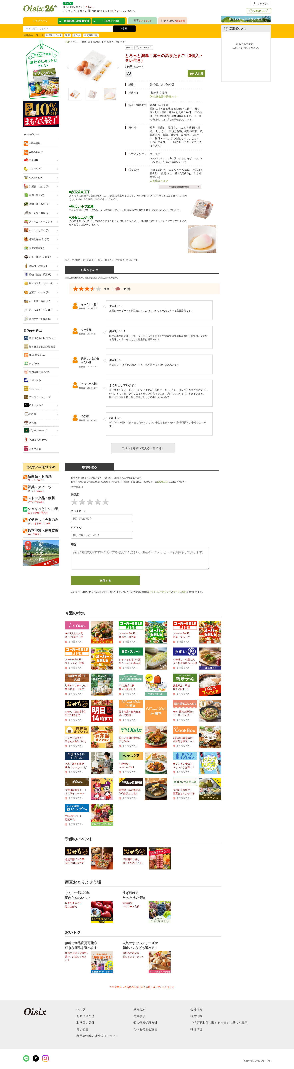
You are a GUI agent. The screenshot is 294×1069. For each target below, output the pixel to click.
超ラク (76, 35)
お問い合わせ (85, 1016)
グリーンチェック (38, 430)
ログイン (262, 3)
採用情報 (196, 1016)
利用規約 (139, 1009)
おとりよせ (34, 448)
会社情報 (196, 1009)
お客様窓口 (162, 481)
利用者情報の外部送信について (97, 1036)
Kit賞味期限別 (91, 35)
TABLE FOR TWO (37, 439)
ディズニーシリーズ (39, 397)
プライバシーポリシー (160, 592)
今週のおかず (35, 152)
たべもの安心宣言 (145, 1029)
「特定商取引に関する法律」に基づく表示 (218, 1022)
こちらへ (90, 7)
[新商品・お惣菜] (74, 21)
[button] (118, 67)
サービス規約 (179, 592)
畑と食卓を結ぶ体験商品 (41, 346)
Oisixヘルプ (260, 10)
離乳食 (32, 414)
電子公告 (82, 1029)
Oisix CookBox (36, 355)
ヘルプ (80, 1009)
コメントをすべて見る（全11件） (143, 448)
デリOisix (33, 363)
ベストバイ (34, 388)
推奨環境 (196, 1029)
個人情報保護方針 (145, 1022)
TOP (67, 42)
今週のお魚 (34, 380)
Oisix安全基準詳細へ (162, 96)
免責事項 (139, 1016)
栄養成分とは (157, 180)
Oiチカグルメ (36, 405)
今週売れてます (54, 35)
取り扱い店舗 (85, 1022)
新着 (67, 35)
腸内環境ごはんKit (38, 372)
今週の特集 (34, 143)
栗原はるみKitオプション (42, 338)
